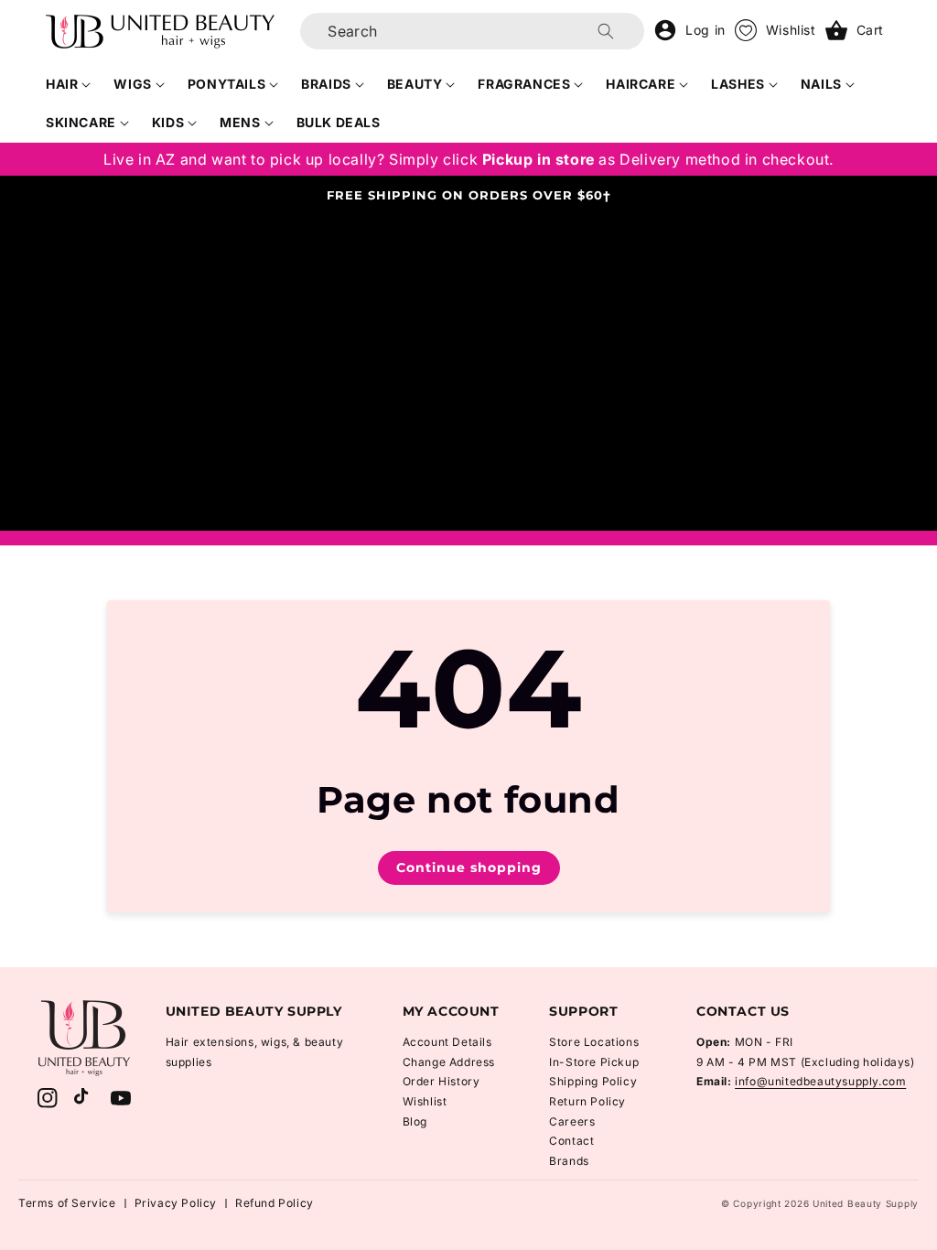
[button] (68, 84)
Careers (572, 1121)
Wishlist (425, 1101)
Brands (569, 1161)
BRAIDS (326, 84)
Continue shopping (469, 867)
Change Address (449, 1062)
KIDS (168, 122)
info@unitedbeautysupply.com (820, 1081)
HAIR (62, 84)
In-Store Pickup (594, 1062)
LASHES (738, 84)
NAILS (821, 84)
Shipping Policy (593, 1081)
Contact (571, 1141)
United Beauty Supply (866, 1203)
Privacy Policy (176, 1203)
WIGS (132, 84)
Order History (441, 1081)
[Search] (606, 31)
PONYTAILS (226, 84)
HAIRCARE (640, 84)
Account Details (447, 1042)
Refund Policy (274, 1203)
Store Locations (594, 1042)
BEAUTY (415, 84)
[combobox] (472, 31)
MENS (240, 122)
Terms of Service (67, 1203)
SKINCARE (81, 122)
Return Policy (587, 1101)
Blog (415, 1121)
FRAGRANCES (524, 84)
